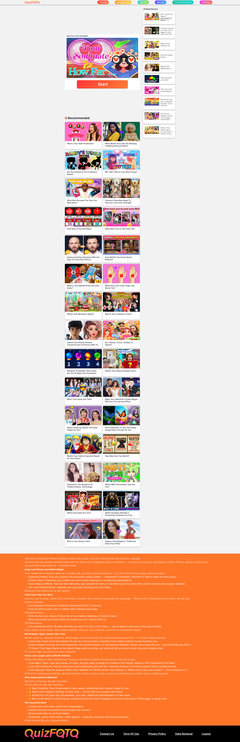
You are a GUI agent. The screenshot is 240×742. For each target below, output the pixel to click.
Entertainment (183, 2)
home (103, 2)
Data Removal (184, 733)
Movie (160, 2)
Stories (206, 2)
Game (143, 2)
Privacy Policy (157, 733)
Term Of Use (131, 733)
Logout (206, 733)
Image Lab (123, 2)
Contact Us (107, 733)
